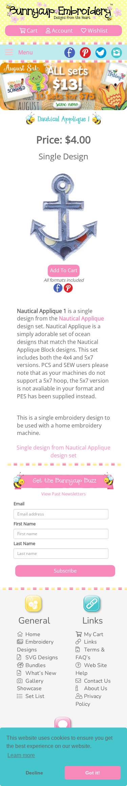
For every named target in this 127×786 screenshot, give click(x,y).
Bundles (35, 665)
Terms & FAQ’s (90, 653)
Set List (34, 696)
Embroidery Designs (35, 645)
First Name (25, 524)
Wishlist (97, 30)
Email (19, 504)
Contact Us (97, 681)
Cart (31, 30)
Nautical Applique (81, 318)
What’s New (40, 673)
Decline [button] (34, 772)
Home (32, 634)
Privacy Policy (88, 700)
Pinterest (69, 288)
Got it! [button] (92, 772)
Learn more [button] (21, 755)
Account (61, 30)
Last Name (24, 543)
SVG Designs (41, 657)
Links (90, 642)
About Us (95, 688)
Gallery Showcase (30, 685)
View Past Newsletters (63, 494)
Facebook (59, 288)
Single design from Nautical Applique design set (63, 451)
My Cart (93, 634)
